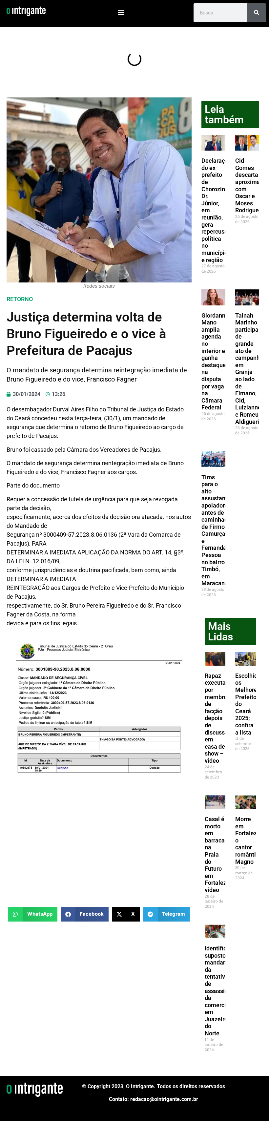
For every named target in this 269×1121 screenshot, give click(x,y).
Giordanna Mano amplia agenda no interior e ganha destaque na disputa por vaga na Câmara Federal (215, 361)
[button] (121, 12)
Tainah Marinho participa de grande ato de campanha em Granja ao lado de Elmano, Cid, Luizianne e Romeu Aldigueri (249, 368)
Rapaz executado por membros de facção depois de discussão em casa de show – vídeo (218, 718)
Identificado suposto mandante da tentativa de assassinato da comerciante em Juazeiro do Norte (221, 991)
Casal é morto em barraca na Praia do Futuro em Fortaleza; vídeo (218, 854)
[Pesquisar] (256, 12)
